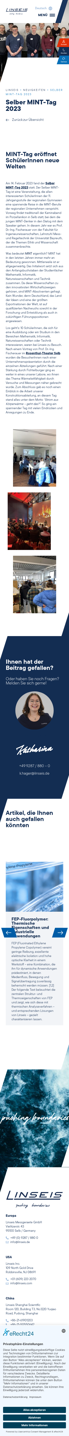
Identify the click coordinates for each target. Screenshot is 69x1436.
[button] (42, 8)
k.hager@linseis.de (34, 774)
